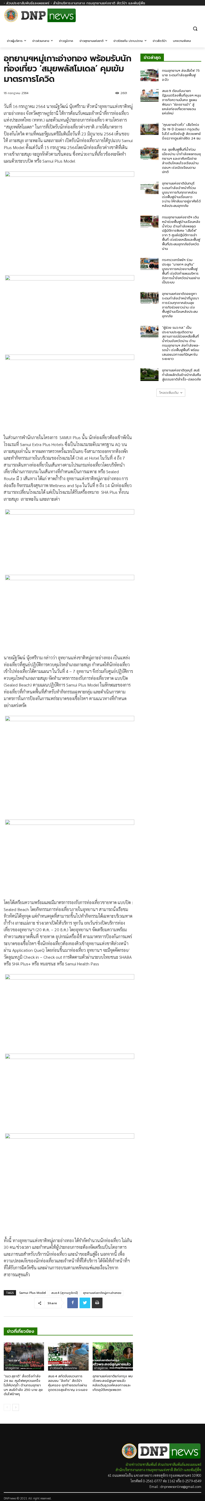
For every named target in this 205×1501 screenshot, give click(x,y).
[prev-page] (7, 1407)
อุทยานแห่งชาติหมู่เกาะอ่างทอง (102, 1293)
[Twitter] (85, 1303)
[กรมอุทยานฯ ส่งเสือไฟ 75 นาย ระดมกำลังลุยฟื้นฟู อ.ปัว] (149, 75)
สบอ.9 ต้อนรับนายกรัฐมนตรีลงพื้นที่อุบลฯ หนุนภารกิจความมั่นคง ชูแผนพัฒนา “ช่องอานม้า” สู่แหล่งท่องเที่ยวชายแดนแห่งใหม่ (181, 102)
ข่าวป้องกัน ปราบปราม (63, 1368)
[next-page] (15, 1407)
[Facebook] (198, 18)
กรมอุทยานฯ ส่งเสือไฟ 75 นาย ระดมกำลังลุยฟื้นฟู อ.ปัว (181, 75)
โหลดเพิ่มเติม (169, 392)
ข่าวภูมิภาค (12, 1368)
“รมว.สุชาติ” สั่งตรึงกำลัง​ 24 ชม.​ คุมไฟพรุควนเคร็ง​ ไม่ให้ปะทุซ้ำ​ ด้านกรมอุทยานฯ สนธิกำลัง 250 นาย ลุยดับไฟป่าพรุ (23, 1385)
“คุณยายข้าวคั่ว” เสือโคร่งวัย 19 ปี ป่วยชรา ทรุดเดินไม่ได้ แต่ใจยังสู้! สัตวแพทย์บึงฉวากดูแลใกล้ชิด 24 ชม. (181, 131)
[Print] (97, 1303)
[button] (195, 28)
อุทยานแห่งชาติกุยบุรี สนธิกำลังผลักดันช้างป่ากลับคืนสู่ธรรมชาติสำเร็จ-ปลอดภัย (181, 375)
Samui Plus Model (32, 1293)
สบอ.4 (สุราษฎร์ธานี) (64, 1293)
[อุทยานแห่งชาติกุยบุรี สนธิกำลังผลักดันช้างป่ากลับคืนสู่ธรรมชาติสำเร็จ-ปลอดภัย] (149, 374)
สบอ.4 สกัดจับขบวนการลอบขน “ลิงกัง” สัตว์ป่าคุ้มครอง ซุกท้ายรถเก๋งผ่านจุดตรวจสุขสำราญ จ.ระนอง (68, 1383)
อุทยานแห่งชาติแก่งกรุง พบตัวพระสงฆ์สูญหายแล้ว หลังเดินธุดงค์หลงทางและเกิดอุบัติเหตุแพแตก (113, 1383)
